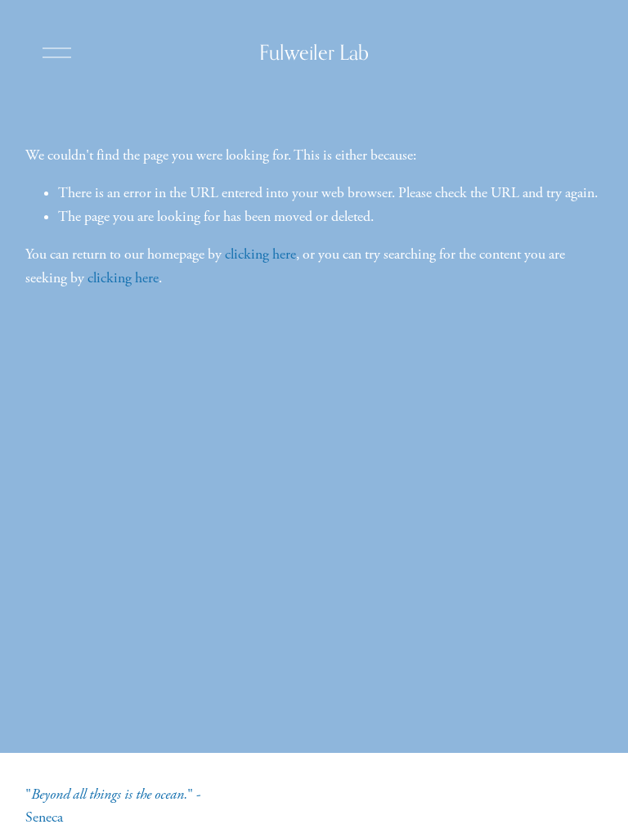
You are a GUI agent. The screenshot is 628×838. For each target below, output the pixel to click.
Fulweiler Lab (314, 52)
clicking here (260, 255)
